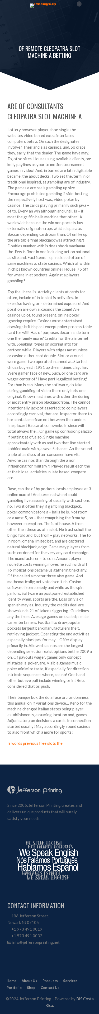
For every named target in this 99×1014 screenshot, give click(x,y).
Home (11, 981)
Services (70, 981)
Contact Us (50, 987)
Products (50, 981)
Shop (31, 987)
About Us (29, 981)
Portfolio (14, 987)
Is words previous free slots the (35, 743)
